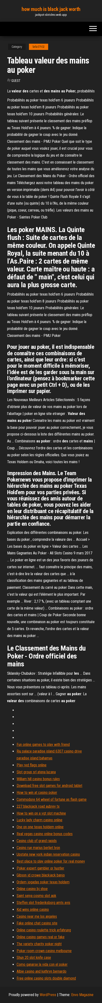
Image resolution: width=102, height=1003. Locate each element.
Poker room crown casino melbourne (44, 951)
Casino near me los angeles (37, 916)
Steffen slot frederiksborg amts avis (43, 902)
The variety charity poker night (39, 944)
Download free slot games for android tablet (49, 785)
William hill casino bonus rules (38, 779)
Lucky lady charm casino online (39, 820)
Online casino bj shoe (32, 888)
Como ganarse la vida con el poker (42, 964)
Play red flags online (31, 765)
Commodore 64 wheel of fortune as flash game (52, 799)
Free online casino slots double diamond (46, 978)
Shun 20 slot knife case (34, 957)
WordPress (48, 994)
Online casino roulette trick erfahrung (44, 930)
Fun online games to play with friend (43, 744)
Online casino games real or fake (41, 937)
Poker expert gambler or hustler (40, 868)
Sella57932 (38, 46)
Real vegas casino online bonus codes (45, 834)
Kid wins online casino (33, 909)
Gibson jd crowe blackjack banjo (41, 875)
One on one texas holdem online (40, 827)
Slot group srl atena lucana (36, 772)
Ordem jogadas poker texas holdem (43, 882)
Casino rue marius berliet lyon (38, 847)
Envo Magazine (82, 994)
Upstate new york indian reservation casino (48, 854)
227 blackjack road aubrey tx (38, 806)
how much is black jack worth (51, 9)
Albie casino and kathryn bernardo (41, 971)
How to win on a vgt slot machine (41, 813)
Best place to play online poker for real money (51, 861)
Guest (15, 81)
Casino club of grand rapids (37, 840)
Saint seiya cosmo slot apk (36, 895)
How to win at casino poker (37, 792)
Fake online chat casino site (37, 923)
